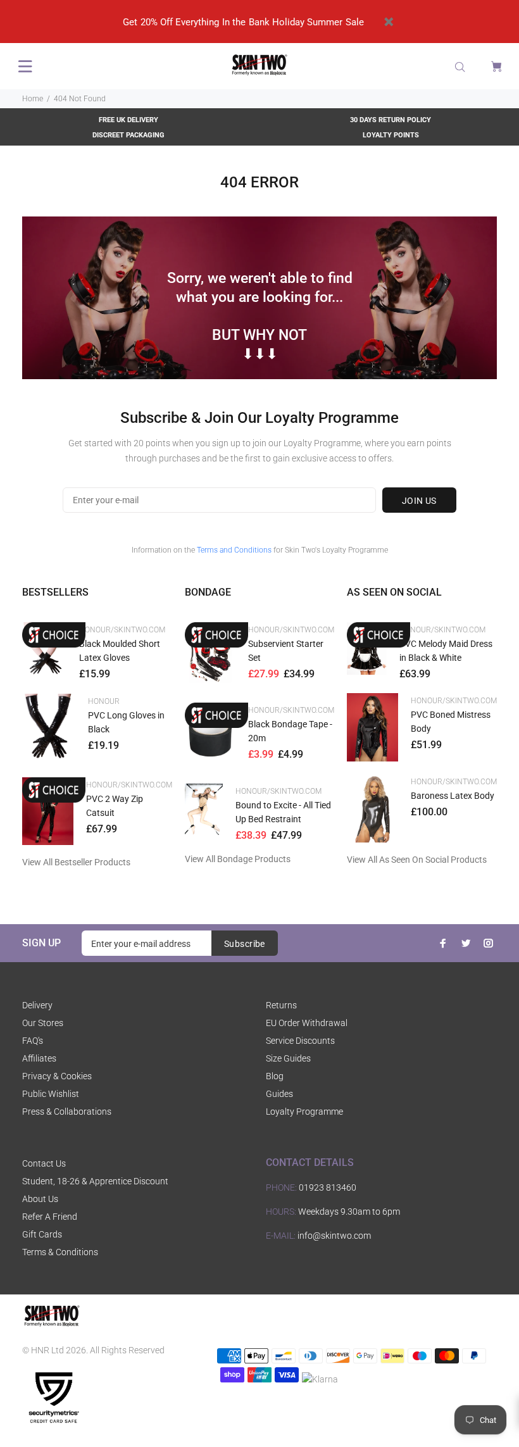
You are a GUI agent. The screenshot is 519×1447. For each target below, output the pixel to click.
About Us (40, 1199)
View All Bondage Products (238, 859)
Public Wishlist (50, 1094)
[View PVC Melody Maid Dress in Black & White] (366, 648)
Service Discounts (300, 1041)
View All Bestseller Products (76, 862)
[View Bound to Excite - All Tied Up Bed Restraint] (204, 809)
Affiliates (39, 1058)
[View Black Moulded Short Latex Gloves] (44, 651)
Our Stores (42, 1023)
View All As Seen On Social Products (417, 860)
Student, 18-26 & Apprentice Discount (95, 1181)
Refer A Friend (49, 1217)
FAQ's (32, 1041)
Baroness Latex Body (452, 796)
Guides (279, 1094)
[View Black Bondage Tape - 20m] (210, 737)
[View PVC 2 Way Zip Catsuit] (47, 811)
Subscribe (244, 944)
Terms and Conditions (234, 550)
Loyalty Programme (304, 1111)
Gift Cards (42, 1234)
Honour (104, 701)
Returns (281, 1005)
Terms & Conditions (60, 1252)
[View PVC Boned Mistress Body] (372, 727)
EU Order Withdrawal (306, 1023)
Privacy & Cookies (57, 1076)
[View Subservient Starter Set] (210, 656)
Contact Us (44, 1163)
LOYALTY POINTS (391, 135)
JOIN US (419, 501)
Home (32, 98)
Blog (275, 1076)
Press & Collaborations (66, 1111)
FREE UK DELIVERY (128, 120)
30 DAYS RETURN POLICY (390, 120)
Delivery (37, 1005)
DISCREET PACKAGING (128, 135)
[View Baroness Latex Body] (372, 808)
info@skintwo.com (334, 1236)
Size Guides (288, 1058)
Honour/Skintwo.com (122, 629)
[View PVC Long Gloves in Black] (48, 729)
